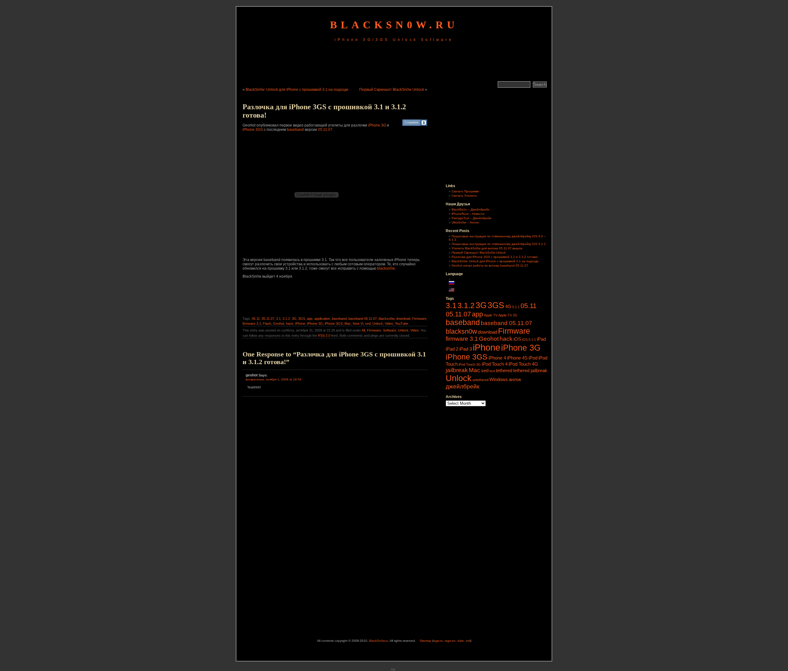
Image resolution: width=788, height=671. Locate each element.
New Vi (358, 323)
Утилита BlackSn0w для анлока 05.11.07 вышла (487, 248)
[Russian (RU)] (454, 283)
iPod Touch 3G (470, 364)
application (322, 318)
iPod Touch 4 (495, 364)
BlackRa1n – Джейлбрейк (470, 209)
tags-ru (438, 640)
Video (389, 323)
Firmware (419, 318)
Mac (347, 323)
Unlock (377, 323)
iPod (533, 357)
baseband (295, 129)
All (363, 330)
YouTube (401, 323)
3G (294, 318)
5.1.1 (516, 307)
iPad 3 (465, 349)
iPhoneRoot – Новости (468, 213)
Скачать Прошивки (465, 191)
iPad (541, 339)
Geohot (278, 323)
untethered (480, 380)
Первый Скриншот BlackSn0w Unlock (391, 89)
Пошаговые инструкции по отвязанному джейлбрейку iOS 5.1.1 (499, 244)
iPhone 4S (517, 357)
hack (289, 323)
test (492, 371)
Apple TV (490, 315)
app (309, 318)
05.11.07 (325, 129)
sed (368, 323)
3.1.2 (286, 318)
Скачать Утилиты (464, 195)
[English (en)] (454, 290)
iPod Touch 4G (523, 364)
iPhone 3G (377, 125)
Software (389, 330)
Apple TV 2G (507, 315)
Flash (267, 323)
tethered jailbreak (530, 370)
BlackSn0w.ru (394, 24)
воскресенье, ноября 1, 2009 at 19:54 (273, 379)
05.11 (256, 318)
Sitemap (425, 640)
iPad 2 (452, 349)
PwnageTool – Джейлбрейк (471, 218)
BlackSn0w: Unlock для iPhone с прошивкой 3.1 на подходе (297, 89)
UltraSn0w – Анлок (465, 222)
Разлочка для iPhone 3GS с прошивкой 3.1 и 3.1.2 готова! (495, 257)
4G (508, 306)
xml (468, 640)
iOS (517, 339)
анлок (515, 379)
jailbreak (457, 370)
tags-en (450, 640)
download (403, 318)
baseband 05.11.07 (362, 318)
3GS (301, 318)
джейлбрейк (462, 386)
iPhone (300, 323)
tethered (504, 370)
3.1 (278, 318)
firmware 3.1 (252, 323)
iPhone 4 (497, 357)
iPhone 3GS (253, 129)
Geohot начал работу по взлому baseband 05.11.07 (490, 265)
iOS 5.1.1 (529, 339)
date (460, 640)
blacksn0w (386, 268)
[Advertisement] (394, 62)
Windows (498, 379)
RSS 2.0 (324, 335)
